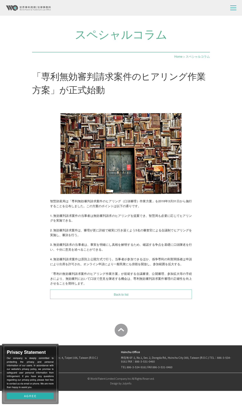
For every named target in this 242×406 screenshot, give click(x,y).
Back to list (121, 294)
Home (178, 56)
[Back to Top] (121, 330)
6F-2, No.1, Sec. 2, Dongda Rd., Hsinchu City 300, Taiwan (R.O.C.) (169, 358)
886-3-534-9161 (137, 367)
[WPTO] (28, 8)
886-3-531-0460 (162, 367)
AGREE (30, 396)
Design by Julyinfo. (121, 383)
